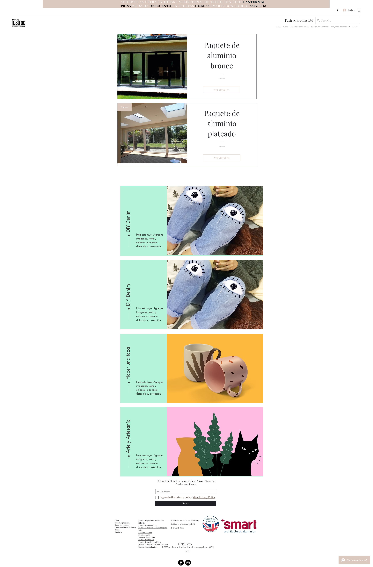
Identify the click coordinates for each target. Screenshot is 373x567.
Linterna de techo (145, 532)
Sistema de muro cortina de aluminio (153, 544)
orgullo (201, 547)
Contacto (118, 532)
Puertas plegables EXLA (147, 525)
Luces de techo (144, 535)
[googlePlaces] (337, 10)
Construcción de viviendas (125, 527)
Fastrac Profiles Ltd (299, 20)
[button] (359, 10)
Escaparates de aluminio (148, 547)
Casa (117, 520)
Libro (117, 530)
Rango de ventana (122, 525)
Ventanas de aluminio (146, 537)
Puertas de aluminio (146, 539)
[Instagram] (188, 563)
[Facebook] (181, 563)
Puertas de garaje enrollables (149, 542)
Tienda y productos (122, 523)
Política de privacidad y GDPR (183, 524)
